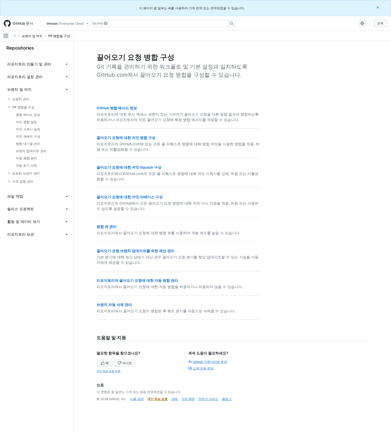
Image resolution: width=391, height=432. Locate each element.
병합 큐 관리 (107, 226)
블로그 (226, 399)
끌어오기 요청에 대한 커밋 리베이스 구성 (130, 197)
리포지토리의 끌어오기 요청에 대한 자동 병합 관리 (137, 280)
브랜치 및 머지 (32, 36)
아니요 (127, 363)
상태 (174, 399)
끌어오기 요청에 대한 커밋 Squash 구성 (129, 167)
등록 (380, 23)
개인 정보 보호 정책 (108, 371)
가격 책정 (188, 399)
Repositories (20, 48)
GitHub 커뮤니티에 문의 (210, 362)
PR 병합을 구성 (59, 36)
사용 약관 (137, 399)
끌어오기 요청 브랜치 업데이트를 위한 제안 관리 (135, 250)
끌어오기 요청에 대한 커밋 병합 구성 (126, 137)
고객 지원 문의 (203, 368)
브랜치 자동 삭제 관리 (114, 304)
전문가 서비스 (208, 399)
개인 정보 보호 (157, 399)
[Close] (378, 7)
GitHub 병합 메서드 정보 (117, 108)
